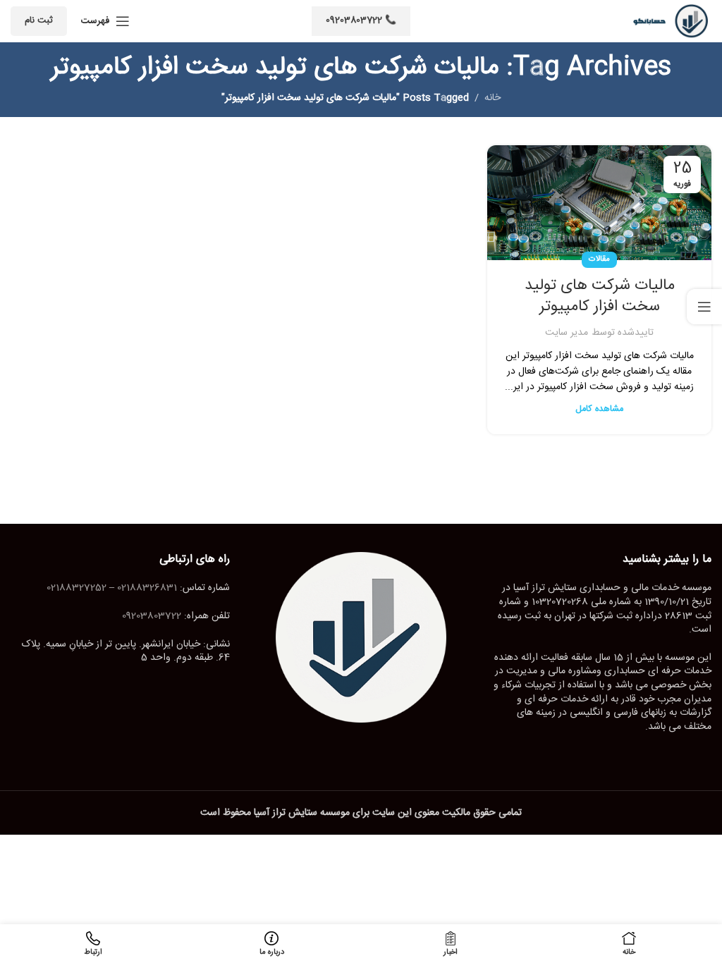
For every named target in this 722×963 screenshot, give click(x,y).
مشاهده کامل (599, 409)
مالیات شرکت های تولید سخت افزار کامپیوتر (600, 296)
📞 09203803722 (361, 20)
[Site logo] (665, 21)
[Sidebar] (704, 306)
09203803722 (151, 616)
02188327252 (76, 587)
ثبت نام (39, 20)
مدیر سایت (566, 333)
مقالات (599, 259)
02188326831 (147, 587)
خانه (492, 98)
